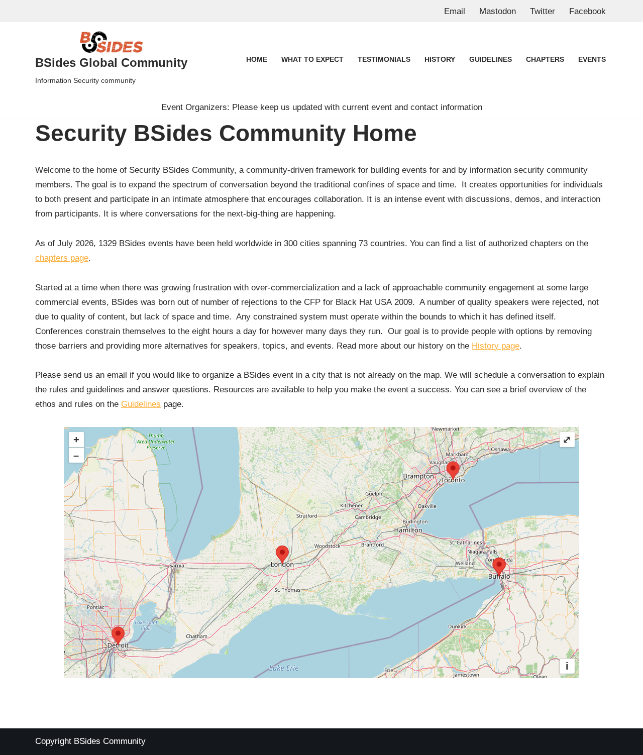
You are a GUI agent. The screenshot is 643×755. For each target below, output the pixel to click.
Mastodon (497, 11)
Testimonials (384, 59)
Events (592, 59)
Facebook (587, 11)
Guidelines (490, 59)
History (439, 59)
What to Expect (312, 59)
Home (256, 59)
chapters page (61, 258)
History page (495, 346)
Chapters (545, 59)
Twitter (542, 11)
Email (454, 11)
